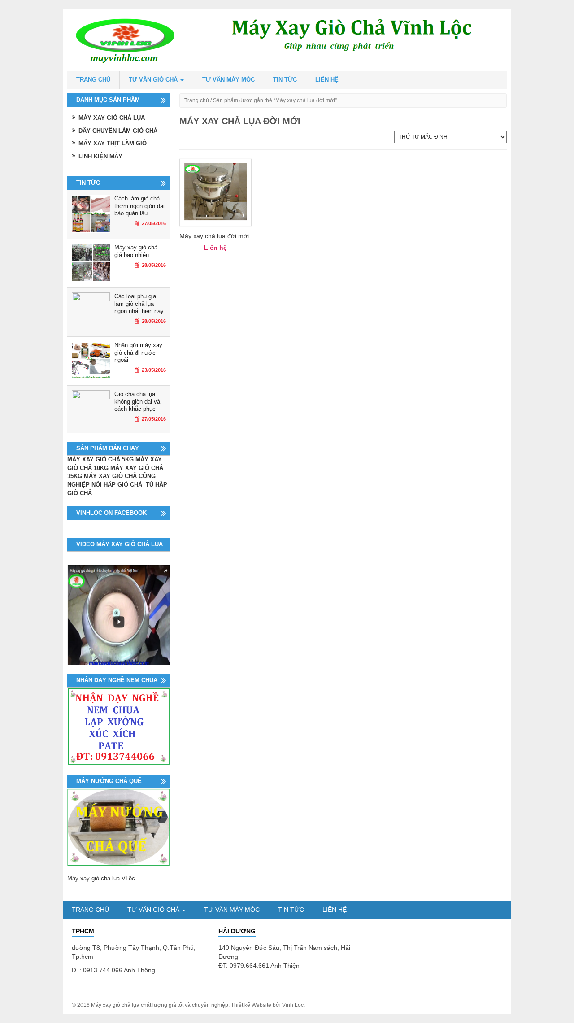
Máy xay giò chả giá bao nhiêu (135, 251)
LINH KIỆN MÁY (100, 156)
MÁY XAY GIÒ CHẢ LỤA (111, 117)
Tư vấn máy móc (228, 79)
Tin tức (285, 79)
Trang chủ (93, 79)
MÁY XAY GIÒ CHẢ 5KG (100, 459)
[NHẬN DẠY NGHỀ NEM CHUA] (118, 726)
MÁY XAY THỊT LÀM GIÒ (112, 143)
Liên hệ (327, 79)
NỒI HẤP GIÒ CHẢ (117, 484)
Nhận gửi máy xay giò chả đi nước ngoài (138, 352)
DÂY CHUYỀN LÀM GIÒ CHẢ (117, 130)
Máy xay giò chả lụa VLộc (101, 878)
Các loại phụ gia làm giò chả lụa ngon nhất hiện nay (139, 303)
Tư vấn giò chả (154, 79)
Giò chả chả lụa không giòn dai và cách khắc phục (137, 401)
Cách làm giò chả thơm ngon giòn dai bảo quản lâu (139, 206)
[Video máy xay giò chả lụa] (118, 614)
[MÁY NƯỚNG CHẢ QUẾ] (118, 826)
